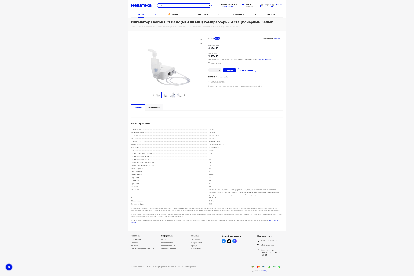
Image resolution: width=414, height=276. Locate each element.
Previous (153, 95)
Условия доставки (168, 246)
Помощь (195, 236)
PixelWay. (263, 271)
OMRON (277, 38)
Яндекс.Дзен (229, 241)
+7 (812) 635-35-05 (228, 5)
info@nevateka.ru (267, 245)
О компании (136, 240)
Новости (134, 243)
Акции (163, 240)
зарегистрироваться (264, 60)
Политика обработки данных (142, 249)
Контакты (135, 246)
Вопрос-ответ (196, 243)
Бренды (194, 246)
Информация (167, 236)
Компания (135, 236)
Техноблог (195, 240)
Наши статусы (196, 249)
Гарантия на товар (168, 249)
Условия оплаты (167, 243)
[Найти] (209, 5)
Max (234, 241)
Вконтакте (224, 241)
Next (184, 95)
